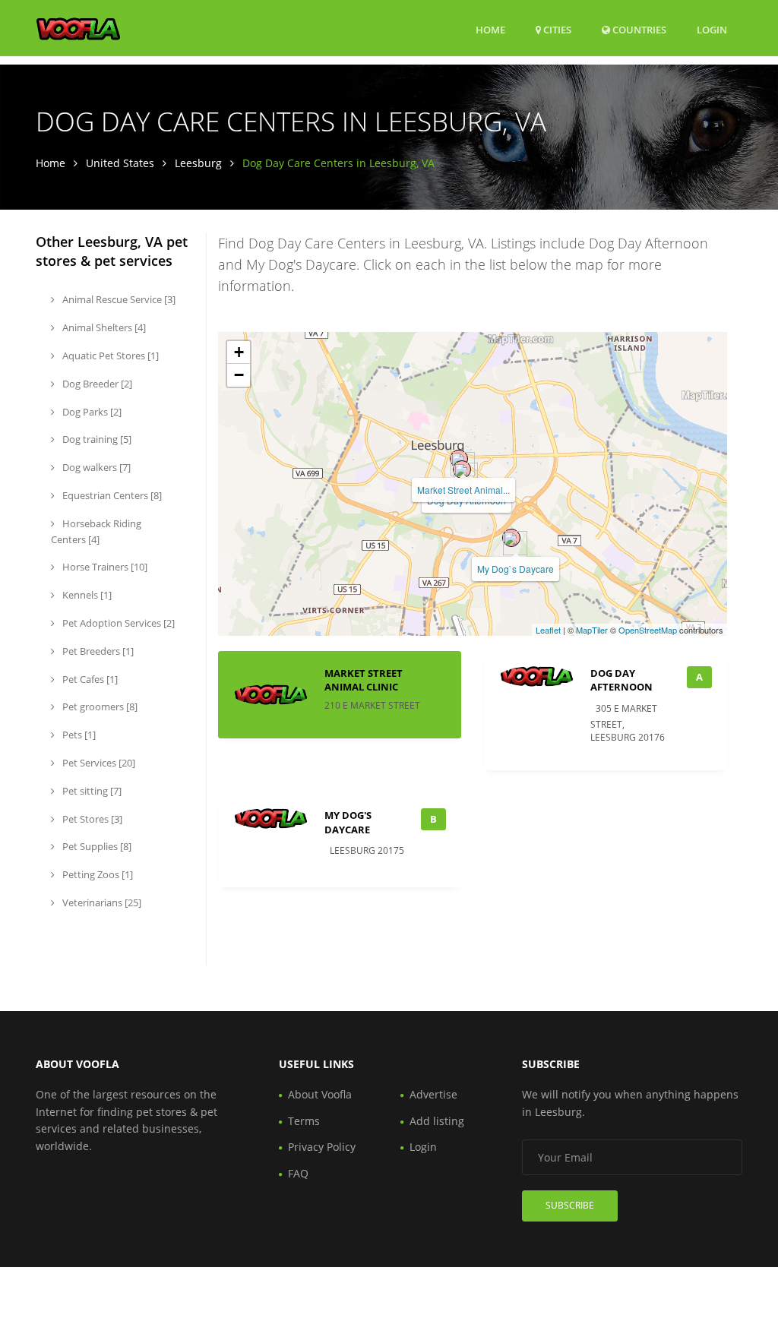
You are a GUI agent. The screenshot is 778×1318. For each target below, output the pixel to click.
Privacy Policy (322, 1146)
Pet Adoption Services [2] (117, 623)
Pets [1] (78, 734)
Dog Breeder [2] (96, 383)
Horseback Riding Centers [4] (96, 531)
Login (712, 29)
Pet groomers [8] (99, 706)
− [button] (239, 374)
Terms (304, 1121)
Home (490, 29)
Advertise (433, 1094)
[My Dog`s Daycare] (511, 538)
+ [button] (239, 352)
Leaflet (548, 630)
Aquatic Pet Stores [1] (109, 355)
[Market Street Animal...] (459, 459)
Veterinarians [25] (100, 902)
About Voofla (320, 1094)
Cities (556, 29)
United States (120, 163)
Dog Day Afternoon (621, 680)
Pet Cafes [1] (89, 679)
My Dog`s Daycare (515, 568)
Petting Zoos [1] (96, 874)
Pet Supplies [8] (95, 846)
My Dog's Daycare (348, 822)
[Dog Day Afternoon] (462, 469)
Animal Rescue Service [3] (118, 299)
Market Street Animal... (463, 489)
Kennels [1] (86, 595)
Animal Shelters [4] (103, 327)
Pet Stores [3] (91, 819)
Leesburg (198, 163)
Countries (638, 29)
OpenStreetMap (647, 630)
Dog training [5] (95, 439)
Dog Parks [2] (91, 412)
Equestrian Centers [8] (111, 495)
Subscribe (570, 1205)
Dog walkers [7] (95, 467)
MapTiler (592, 630)
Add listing (437, 1121)
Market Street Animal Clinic (363, 680)
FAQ (298, 1173)
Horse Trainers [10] (103, 567)
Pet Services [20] (97, 763)
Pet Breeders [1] (97, 651)
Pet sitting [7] (91, 791)
